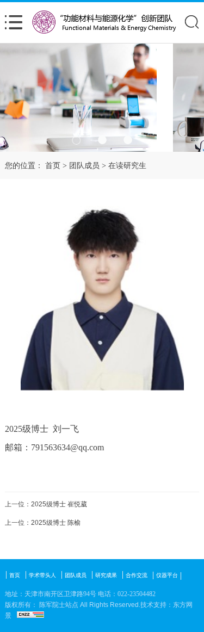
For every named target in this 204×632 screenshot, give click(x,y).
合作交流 (136, 575)
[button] (76, 140)
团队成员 (84, 165)
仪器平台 (167, 575)
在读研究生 (127, 165)
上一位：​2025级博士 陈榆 (43, 522)
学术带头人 (42, 575)
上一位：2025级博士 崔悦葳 (46, 504)
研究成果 (106, 575)
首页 (52, 165)
